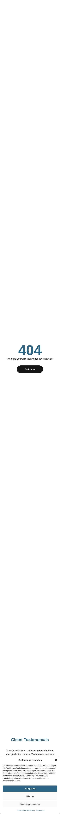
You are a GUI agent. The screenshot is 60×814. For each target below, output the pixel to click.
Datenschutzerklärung (26, 810)
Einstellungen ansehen (30, 804)
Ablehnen (30, 796)
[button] (55, 760)
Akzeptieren (30, 788)
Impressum (40, 810)
